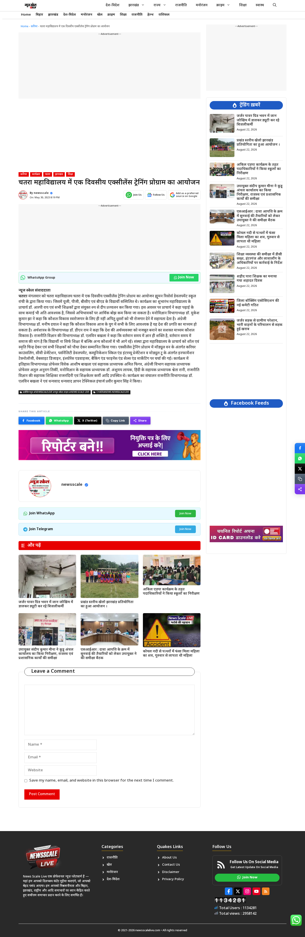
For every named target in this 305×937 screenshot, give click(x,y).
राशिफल (164, 15)
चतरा (47, 174)
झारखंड (133, 5)
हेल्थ (150, 15)
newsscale (41, 193)
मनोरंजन (201, 5)
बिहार (39, 15)
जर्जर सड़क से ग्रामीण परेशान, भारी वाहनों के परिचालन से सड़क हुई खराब (259, 324)
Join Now (186, 277)
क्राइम (220, 5)
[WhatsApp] (300, 458)
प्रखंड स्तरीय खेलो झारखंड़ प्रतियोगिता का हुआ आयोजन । (107, 604)
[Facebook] (300, 448)
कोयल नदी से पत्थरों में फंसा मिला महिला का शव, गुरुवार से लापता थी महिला (171, 653)
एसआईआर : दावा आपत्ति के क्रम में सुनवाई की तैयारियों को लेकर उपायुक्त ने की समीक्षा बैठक (109, 654)
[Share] (300, 489)
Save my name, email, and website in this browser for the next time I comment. (101, 780)
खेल (99, 15)
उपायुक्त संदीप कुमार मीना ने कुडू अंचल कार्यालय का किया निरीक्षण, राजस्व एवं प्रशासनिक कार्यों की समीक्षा (46, 654)
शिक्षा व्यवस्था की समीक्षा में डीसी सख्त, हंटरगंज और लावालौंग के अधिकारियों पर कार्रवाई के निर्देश (259, 258)
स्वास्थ (260, 5)
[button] (274, 5)
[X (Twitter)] (300, 468)
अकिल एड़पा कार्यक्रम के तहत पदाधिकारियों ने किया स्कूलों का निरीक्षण (171, 591)
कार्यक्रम (36, 174)
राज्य (157, 5)
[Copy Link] (300, 479)
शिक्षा (243, 5)
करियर (34, 26)
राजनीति (181, 5)
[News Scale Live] (30, 5)
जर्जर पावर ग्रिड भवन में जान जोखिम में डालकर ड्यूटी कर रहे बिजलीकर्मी (46, 604)
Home (26, 15)
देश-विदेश (112, 5)
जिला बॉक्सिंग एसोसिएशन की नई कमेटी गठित (258, 303)
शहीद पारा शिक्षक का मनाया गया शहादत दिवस (257, 278)
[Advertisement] (110, 67)
